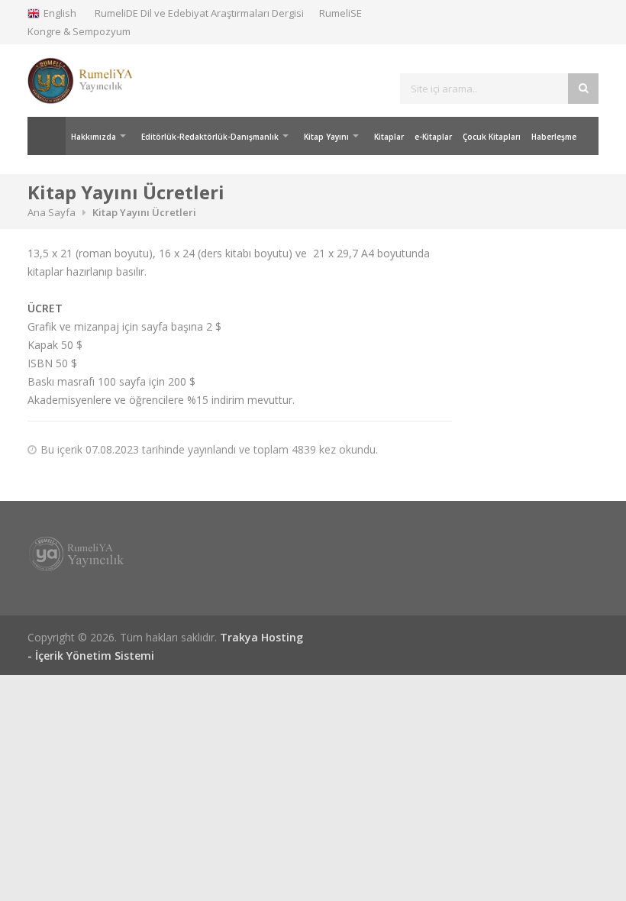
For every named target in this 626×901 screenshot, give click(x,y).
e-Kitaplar (433, 136)
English (60, 13)
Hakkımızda (93, 136)
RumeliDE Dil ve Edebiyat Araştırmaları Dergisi (199, 13)
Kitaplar (389, 136)
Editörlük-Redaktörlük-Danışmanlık (210, 136)
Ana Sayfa (46, 136)
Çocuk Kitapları (492, 136)
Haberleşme (553, 136)
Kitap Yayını (326, 136)
